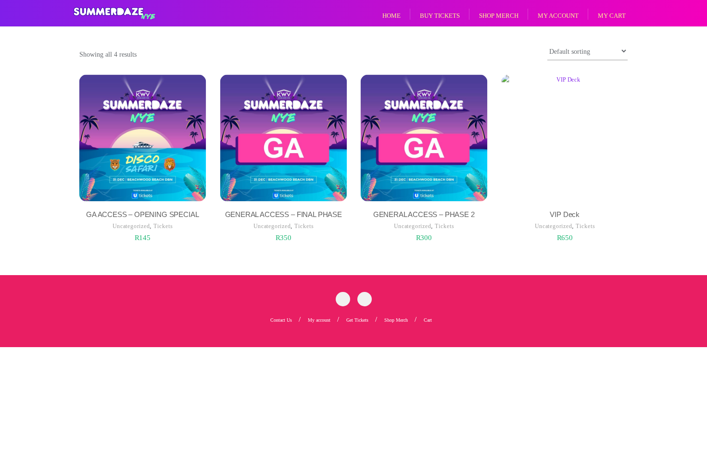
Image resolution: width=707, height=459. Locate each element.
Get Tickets (357, 320)
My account (319, 320)
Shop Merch (396, 320)
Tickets (162, 226)
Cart (428, 320)
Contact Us (281, 320)
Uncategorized (131, 226)
